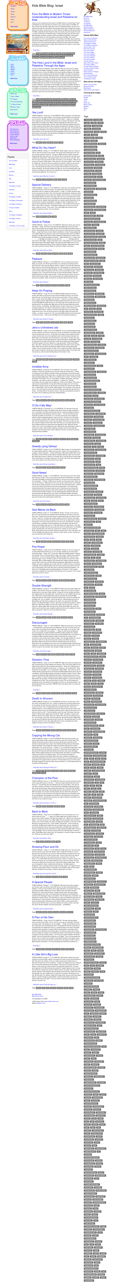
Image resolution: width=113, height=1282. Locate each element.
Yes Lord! (37, 112)
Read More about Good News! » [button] (42, 501)
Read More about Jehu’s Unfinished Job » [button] (45, 356)
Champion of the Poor (45, 778)
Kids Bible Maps (88, 16)
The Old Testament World (91, 66)
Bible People (14, 26)
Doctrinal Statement (89, 30)
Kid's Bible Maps (36, 994)
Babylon (13, 69)
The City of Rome (88, 61)
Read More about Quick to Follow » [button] (43, 250)
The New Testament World (91, 68)
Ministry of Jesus (15, 107)
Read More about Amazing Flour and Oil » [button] (45, 873)
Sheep (85, 108)
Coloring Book (88, 96)
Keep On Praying (42, 290)
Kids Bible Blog (88, 25)
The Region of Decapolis (16, 200)
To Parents (87, 22)
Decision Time (40, 659)
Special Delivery (41, 184)
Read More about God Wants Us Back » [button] (44, 538)
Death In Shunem (42, 698)
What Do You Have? (44, 147)
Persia (12, 71)
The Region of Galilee (15, 197)
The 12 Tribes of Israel (90, 77)
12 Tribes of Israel (16, 104)
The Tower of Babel (89, 64)
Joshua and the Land (90, 42)
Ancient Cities (14, 136)
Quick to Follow (41, 222)
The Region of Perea (15, 218)
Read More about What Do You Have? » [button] (44, 176)
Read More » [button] (37, 50)
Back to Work (40, 811)
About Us (86, 18)
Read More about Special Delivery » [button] (43, 213)
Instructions (87, 32)
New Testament (14, 131)
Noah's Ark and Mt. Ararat (91, 63)
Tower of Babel (15, 96)
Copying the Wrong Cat (46, 735)
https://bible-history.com (51, 1001)
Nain (10, 179)
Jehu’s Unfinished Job (45, 327)
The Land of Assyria (89, 54)
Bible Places (14, 78)
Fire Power (38, 546)
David (12, 14)
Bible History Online (37, 996)
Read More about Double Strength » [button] (43, 614)
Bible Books (13, 138)
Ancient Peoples (14, 134)
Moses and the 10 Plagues (91, 72)
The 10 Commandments (90, 75)
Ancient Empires (14, 133)
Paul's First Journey (89, 49)
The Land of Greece (89, 59)
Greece (13, 73)
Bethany (11, 175)
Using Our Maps (88, 27)
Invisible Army (40, 366)
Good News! (39, 472)
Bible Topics (13, 143)
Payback (37, 259)
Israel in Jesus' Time (89, 47)
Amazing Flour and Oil (45, 847)
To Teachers (87, 23)
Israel (12, 64)
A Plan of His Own (43, 917)
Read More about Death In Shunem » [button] (43, 727)
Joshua (13, 11)
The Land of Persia (89, 57)
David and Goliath (89, 86)
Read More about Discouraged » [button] (42, 651)
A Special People (42, 882)
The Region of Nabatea (15, 215)
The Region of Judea (15, 186)
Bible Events (14, 114)
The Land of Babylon (89, 56)
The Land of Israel (89, 50)
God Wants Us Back (44, 509)
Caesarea (11, 189)
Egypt (12, 66)
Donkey (86, 97)
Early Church (14, 109)
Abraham (13, 6)
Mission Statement (89, 29)
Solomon (13, 17)
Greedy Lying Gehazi (44, 446)
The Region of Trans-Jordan (17, 226)
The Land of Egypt (89, 52)
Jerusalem (12, 171)
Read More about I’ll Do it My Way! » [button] (43, 435)
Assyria (13, 68)
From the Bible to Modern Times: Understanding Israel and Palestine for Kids (54, 17)
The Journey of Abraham (91, 38)
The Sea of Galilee (14, 208)
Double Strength (41, 585)
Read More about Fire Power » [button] (41, 577)
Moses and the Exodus (90, 40)
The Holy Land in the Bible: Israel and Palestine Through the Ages (54, 64)
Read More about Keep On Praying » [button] (43, 319)
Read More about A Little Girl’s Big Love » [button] (45, 984)
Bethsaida (11, 222)
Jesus (12, 19)
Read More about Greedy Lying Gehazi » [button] (44, 464)
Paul (12, 22)
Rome (12, 75)
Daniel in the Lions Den (90, 84)
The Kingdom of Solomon (91, 45)
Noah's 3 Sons (88, 104)
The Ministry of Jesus (90, 79)
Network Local (41, 1003)
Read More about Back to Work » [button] (42, 838)
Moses (12, 9)
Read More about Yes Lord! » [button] (41, 139)
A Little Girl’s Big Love (45, 954)
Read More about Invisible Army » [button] (42, 397)
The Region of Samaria (15, 204)
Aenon (11, 211)
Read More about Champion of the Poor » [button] (45, 803)
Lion (85, 110)
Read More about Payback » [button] (41, 282)
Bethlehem (12, 182)
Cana (10, 168)
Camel (85, 99)
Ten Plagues (14, 99)
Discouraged (39, 622)
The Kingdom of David (90, 43)
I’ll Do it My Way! (42, 405)
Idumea (11, 193)
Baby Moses (87, 88)
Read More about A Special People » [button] (43, 909)
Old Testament (14, 129)
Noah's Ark (14, 94)
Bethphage (12, 164)
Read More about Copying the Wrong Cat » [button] (45, 767)
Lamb (85, 101)
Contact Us (87, 20)
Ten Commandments (16, 101)
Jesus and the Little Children (92, 90)
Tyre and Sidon (13, 161)
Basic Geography (15, 140)
